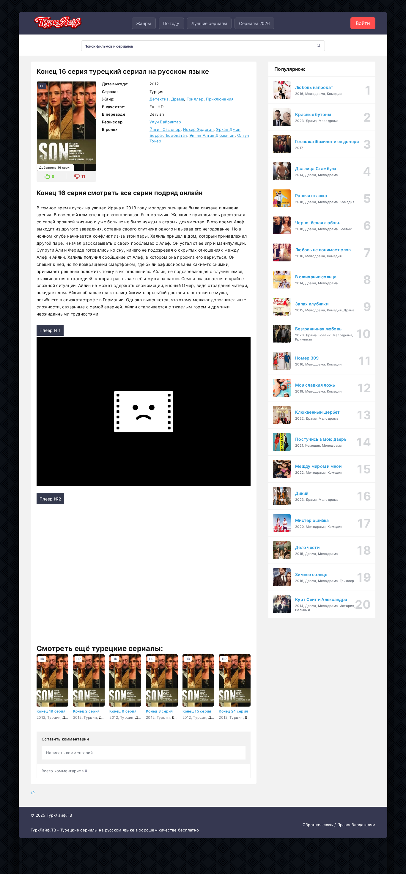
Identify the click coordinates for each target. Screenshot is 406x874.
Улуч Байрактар (165, 122)
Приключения (219, 99)
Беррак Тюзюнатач (168, 135)
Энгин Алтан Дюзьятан (212, 135)
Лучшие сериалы (209, 23)
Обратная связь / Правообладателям (339, 824)
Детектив (159, 99)
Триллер (195, 99)
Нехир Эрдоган (198, 129)
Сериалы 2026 (254, 23)
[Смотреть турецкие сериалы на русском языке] (57, 23)
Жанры (143, 23)
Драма (177, 99)
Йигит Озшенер (165, 129)
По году (171, 23)
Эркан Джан (228, 129)
